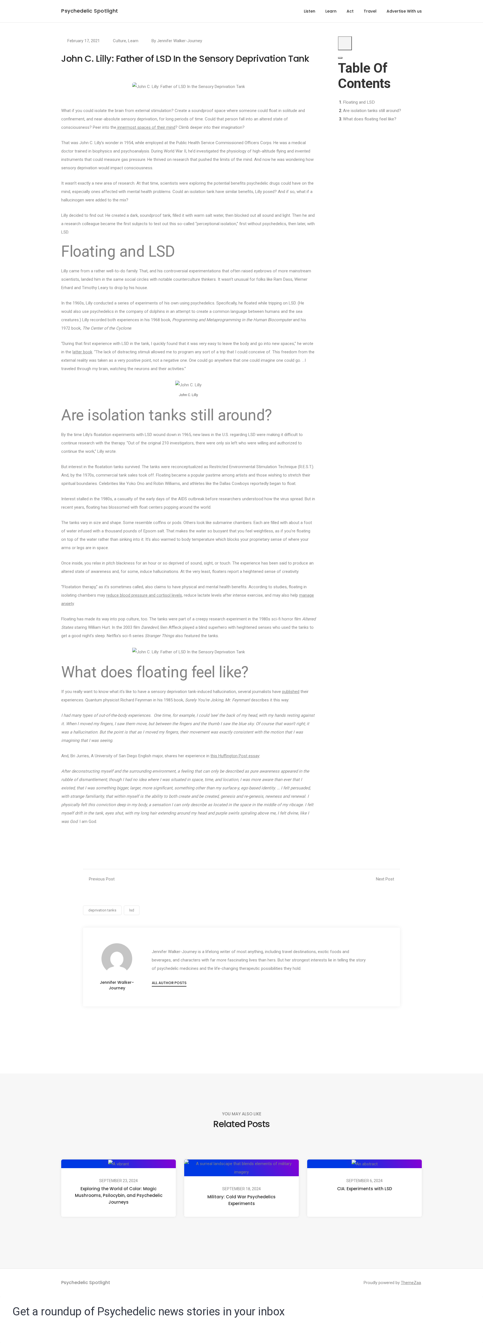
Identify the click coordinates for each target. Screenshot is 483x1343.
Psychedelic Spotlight (89, 10)
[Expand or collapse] (340, 58)
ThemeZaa (411, 1282)
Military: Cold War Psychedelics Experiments (241, 1200)
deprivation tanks (102, 910)
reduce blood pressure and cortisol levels (144, 595)
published (290, 691)
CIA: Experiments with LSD (364, 1189)
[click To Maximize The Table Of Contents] (345, 43)
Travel (370, 11)
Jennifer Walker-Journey (179, 40)
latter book (82, 351)
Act (350, 11)
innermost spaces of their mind (145, 127)
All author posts (169, 982)
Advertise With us (404, 11)
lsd (131, 910)
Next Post (385, 879)
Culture (119, 40)
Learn (331, 11)
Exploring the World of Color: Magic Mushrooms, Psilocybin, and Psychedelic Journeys (118, 1195)
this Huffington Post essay (234, 755)
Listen (309, 11)
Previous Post (102, 879)
